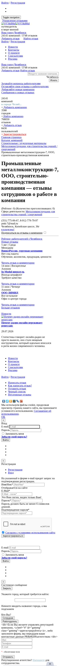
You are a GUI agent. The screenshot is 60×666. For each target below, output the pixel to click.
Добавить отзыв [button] (10, 38)
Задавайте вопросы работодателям (20, 83)
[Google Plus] (21, 401)
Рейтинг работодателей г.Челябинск (21, 238)
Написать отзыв (17, 382)
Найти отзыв (31, 38)
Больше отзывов (10, 307)
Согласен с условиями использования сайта (30, 532)
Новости (13, 46)
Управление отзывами (15, 20)
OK (3, 416)
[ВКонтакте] (4, 401)
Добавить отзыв (12, 125)
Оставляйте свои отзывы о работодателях (25, 86)
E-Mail (5, 490)
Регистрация (18, 2)
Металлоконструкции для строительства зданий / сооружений (28, 213)
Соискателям (15, 55)
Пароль (5, 430)
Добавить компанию (15, 107)
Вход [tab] (11, 472)
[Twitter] (7, 401)
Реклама (12, 58)
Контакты (13, 49)
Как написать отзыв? (20, 385)
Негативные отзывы (19, 394)
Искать (53, 80)
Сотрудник (8, 618)
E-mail (4, 426)
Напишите (39, 660)
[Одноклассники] (10, 401)
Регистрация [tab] (15, 469)
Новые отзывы (9, 241)
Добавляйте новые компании (17, 89)
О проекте (14, 52)
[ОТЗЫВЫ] (15, 23)
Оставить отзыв (17, 388)
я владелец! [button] (7, 229)
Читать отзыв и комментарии (17, 262)
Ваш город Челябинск (13, 32)
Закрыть (7, 588)
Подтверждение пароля (15, 509)
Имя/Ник (7, 484)
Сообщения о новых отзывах (17, 92)
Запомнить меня (14, 433)
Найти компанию (13, 116)
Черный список (17, 391)
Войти (5, 2)
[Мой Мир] (14, 401)
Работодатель (10, 621)
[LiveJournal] (18, 401)
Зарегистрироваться (14, 134)
